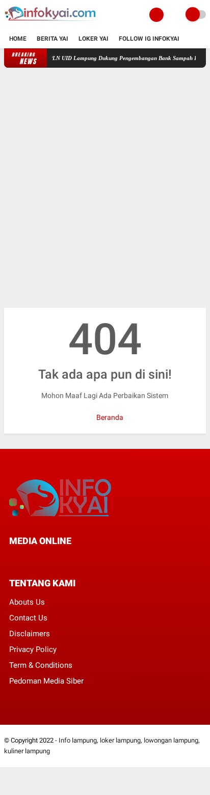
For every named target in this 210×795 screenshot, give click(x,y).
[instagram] (67, 559)
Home (18, 38)
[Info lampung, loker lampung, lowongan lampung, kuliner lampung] (51, 23)
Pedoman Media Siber (46, 681)
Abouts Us (27, 602)
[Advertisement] (105, 188)
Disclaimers (29, 633)
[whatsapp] (40, 559)
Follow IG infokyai (149, 38)
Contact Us (28, 617)
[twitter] (26, 559)
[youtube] (81, 559)
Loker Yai (93, 38)
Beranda (109, 417)
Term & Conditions (40, 665)
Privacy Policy (33, 649)
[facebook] (12, 559)
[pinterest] (53, 559)
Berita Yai (52, 38)
